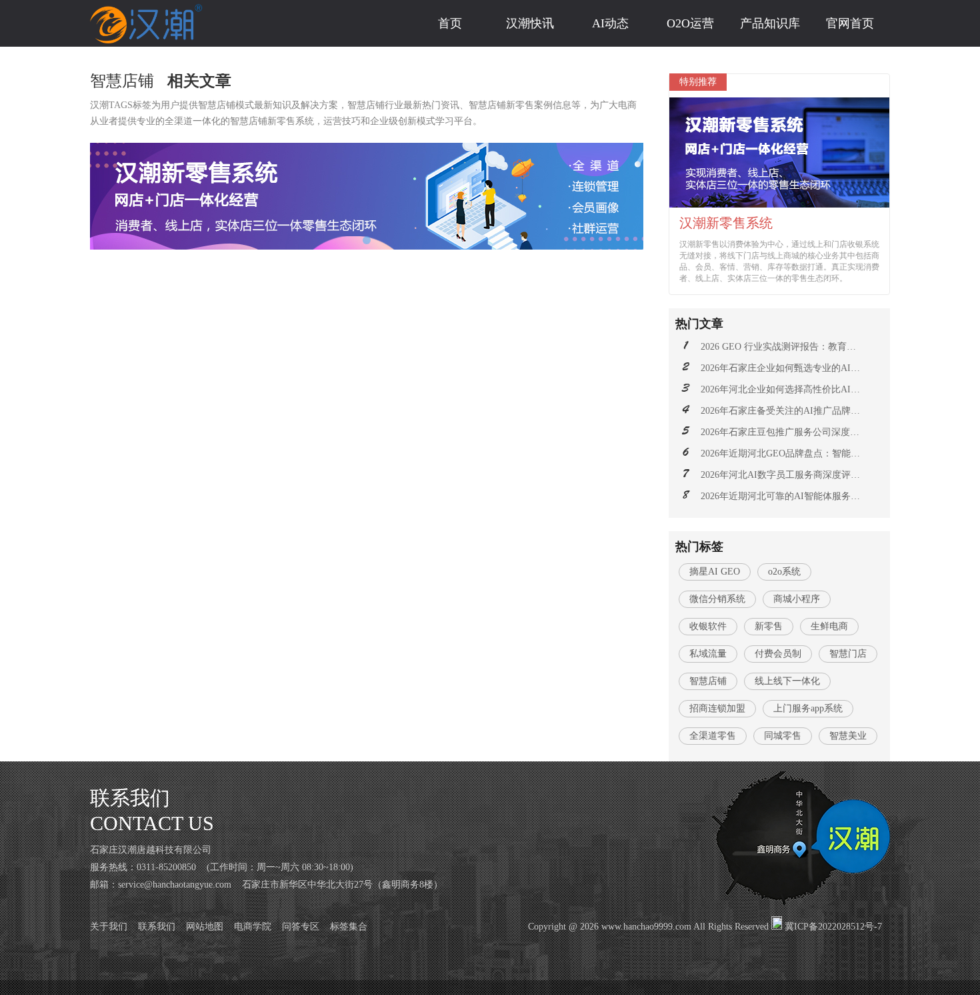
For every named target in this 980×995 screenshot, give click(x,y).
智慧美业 (848, 736)
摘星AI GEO (714, 572)
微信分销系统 (717, 599)
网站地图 (204, 927)
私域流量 (708, 654)
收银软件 (708, 626)
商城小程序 (796, 599)
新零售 (769, 626)
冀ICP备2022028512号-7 (833, 927)
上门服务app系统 (808, 708)
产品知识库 (770, 23)
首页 (450, 23)
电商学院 (252, 927)
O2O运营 (690, 23)
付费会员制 (778, 654)
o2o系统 (784, 572)
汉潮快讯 (530, 23)
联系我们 (156, 927)
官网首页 (850, 23)
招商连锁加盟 (717, 708)
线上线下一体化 (787, 681)
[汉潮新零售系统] (366, 196)
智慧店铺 (708, 681)
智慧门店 (848, 654)
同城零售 (782, 736)
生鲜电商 (829, 626)
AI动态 (610, 23)
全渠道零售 (712, 736)
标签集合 (348, 927)
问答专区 (300, 927)
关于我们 (108, 927)
